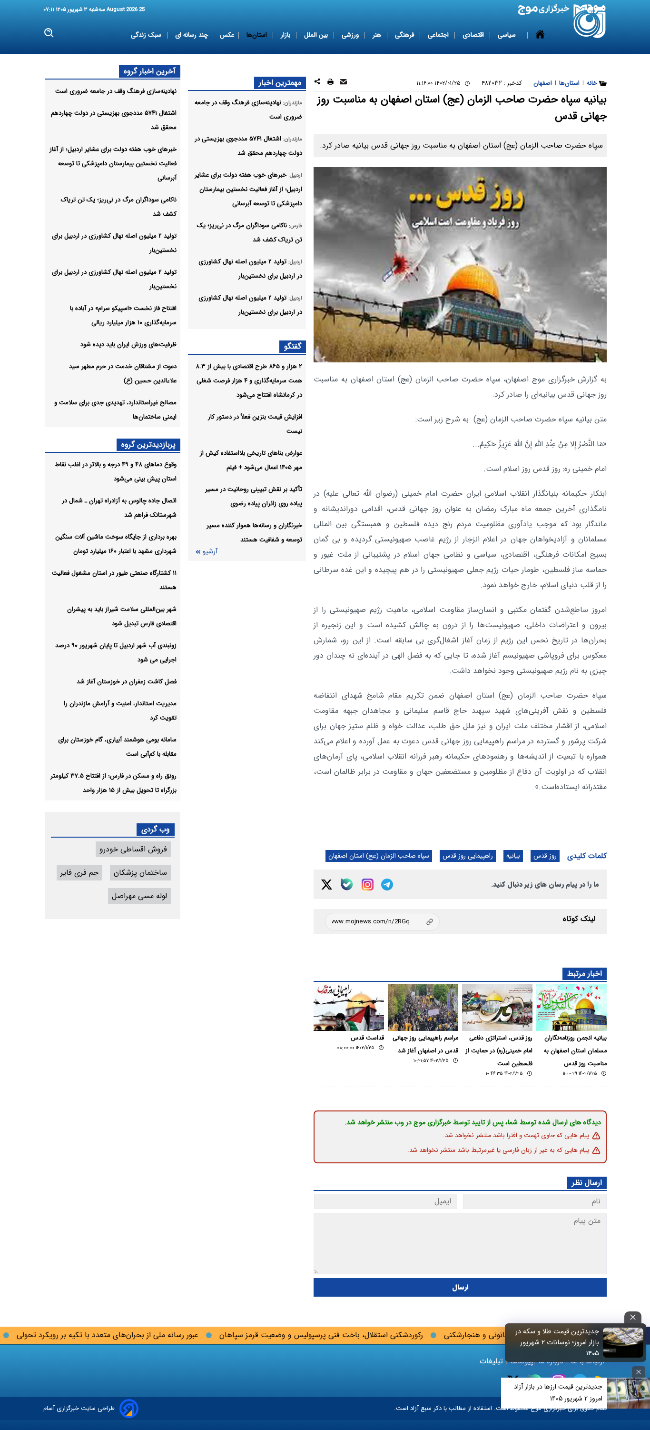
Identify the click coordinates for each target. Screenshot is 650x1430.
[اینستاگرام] (368, 884)
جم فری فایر (79, 873)
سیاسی (508, 35)
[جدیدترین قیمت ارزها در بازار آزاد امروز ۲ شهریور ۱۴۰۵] (628, 1393)
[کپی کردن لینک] (382, 921)
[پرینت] (330, 83)
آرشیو (209, 551)
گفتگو (292, 346)
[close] (632, 1317)
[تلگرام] (387, 884)
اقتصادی (474, 35)
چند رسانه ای (191, 35)
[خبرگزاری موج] (590, 21)
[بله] (347, 884)
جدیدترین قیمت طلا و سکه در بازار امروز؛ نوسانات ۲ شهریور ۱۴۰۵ (557, 1342)
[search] (49, 33)
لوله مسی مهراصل (139, 896)
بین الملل (317, 35)
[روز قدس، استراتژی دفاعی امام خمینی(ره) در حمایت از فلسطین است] (497, 1007)
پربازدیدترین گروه (148, 444)
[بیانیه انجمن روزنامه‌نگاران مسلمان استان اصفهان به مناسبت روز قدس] (571, 1007)
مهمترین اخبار (280, 83)
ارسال (460, 1287)
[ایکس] (326, 884)
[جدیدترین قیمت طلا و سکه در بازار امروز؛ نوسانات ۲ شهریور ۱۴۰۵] (623, 1342)
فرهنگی (405, 35)
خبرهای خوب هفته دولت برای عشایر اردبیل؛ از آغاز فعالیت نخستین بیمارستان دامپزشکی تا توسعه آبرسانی (113, 163)
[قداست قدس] (349, 1007)
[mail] (343, 83)
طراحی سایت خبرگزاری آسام (79, 1408)
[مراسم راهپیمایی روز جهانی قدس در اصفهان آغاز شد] (423, 1007)
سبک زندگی (147, 35)
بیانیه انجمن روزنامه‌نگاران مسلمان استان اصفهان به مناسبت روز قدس (575, 1051)
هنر (378, 35)
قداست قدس (367, 1038)
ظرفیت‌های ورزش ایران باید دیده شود (128, 345)
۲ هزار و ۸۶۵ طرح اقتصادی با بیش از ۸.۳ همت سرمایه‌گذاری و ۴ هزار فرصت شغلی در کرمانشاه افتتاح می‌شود (249, 380)
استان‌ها (257, 35)
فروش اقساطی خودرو (133, 849)
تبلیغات (492, 1361)
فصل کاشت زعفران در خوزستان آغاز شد (127, 682)
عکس (227, 35)
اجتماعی (439, 35)
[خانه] (540, 35)
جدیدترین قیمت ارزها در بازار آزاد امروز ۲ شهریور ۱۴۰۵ (558, 1392)
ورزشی (351, 35)
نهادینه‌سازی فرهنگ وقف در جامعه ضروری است (116, 91)
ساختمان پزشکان (140, 873)
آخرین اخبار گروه (150, 71)
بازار (286, 35)
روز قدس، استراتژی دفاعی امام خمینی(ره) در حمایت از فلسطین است (499, 1051)
